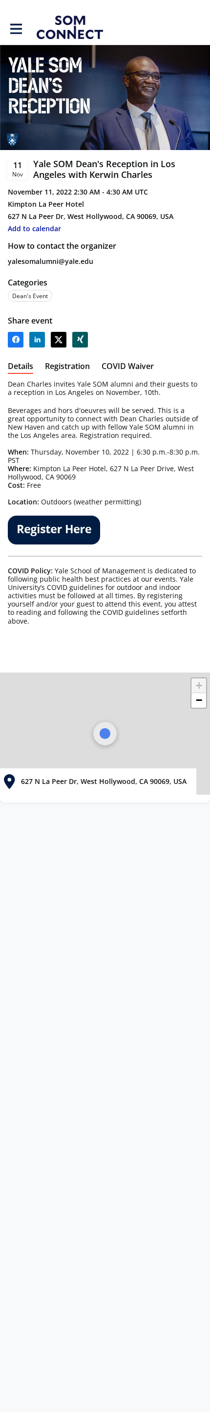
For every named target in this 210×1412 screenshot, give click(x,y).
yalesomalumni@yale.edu (50, 261)
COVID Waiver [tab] (128, 366)
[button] (34, 228)
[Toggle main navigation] (15, 28)
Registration (67, 366)
